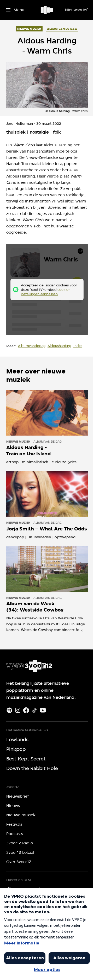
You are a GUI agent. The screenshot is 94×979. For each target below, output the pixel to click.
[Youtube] (43, 710)
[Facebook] (26, 710)
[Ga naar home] (47, 10)
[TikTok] (34, 710)
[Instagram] (18, 710)
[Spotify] (9, 710)
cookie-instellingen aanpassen (45, 291)
